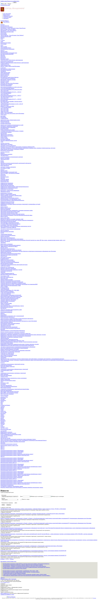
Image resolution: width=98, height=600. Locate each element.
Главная (2, 20)
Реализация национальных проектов (9, 444)
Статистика (13, 579)
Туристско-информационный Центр (9, 386)
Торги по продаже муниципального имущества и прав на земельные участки (18, 439)
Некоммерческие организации (7, 49)
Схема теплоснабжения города (8, 292)
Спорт (2, 371)
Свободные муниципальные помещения (10, 262)
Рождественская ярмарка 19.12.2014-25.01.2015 (11, 89)
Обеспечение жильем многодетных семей (10, 211)
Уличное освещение (5, 304)
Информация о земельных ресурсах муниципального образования (16, 335)
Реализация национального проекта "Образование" (12, 464)
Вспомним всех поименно (7, 27)
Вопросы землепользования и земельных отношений (13, 332)
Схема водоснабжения (6, 293)
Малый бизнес (6, 14)
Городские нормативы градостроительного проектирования (14, 348)
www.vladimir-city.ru (5, 582)
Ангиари (3, 399)
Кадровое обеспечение (6, 123)
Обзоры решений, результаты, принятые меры (11, 195)
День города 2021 (5, 108)
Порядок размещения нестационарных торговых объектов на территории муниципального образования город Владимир (28, 251)
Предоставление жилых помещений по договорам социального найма (17, 210)
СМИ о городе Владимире (7, 112)
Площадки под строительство (7, 267)
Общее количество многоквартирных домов (11, 285)
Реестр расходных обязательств (8, 237)
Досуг (2, 381)
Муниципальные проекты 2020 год (9, 470)
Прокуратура (3, 205)
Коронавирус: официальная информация (10, 190)
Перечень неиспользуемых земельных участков (11, 269)
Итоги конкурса (4, 76)
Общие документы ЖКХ (6, 303)
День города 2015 (5, 90)
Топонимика (3, 357)
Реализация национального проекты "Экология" (12, 476)
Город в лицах (4, 46)
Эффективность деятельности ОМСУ (9, 246)
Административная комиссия (7, 273)
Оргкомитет (3, 71)
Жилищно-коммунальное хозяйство (9, 274)
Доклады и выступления (6, 164)
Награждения (4, 133)
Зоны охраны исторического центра (9, 355)
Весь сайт (4, 3)
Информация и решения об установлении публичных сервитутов (15, 333)
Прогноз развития (5, 230)
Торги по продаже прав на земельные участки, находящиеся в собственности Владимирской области (24, 440)
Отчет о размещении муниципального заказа (11, 434)
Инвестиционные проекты (7, 322)
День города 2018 (5, 102)
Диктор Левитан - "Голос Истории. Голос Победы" (12, 35)
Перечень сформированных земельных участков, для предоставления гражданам (19, 341)
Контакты (3, 55)
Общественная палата (5, 65)
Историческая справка (6, 42)
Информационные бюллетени (7, 201)
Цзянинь (2, 416)
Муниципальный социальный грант (9, 52)
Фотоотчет (3, 56)
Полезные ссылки (5, 58)
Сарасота (3, 406)
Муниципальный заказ (6, 429)
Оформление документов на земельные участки (11, 337)
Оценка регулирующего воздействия (9, 254)
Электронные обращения (6, 196)
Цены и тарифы (4, 286)
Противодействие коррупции (7, 185)
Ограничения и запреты (6, 132)
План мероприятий (5, 73)
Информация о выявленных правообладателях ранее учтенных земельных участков (20, 344)
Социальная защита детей (6, 370)
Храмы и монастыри (5, 379)
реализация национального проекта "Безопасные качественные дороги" (17, 454)
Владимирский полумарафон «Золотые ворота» (11, 101)
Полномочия (3, 117)
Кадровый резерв (4, 128)
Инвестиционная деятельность (8, 317)
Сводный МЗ (4, 430)
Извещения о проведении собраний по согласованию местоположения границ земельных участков (23, 334)
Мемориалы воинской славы (7, 31)
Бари (2, 402)
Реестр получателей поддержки (8, 261)
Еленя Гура (3, 411)
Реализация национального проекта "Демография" (12, 465)
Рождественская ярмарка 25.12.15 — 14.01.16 (11, 91)
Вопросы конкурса (5, 74)
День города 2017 (5, 97)
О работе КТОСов (5, 63)
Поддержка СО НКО (5, 168)
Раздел (9, 3)
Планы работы (4, 137)
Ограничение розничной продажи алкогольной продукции (14, 264)
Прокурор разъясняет (5, 209)
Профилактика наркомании (7, 183)
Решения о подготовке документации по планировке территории (15, 350)
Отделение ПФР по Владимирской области (10, 223)
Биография (3, 116)
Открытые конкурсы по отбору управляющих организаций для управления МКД (19, 284)
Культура (3, 362)
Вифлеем (3, 423)
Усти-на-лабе (3, 412)
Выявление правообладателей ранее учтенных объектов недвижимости (17, 220)
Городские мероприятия (6, 85)
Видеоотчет (3, 57)
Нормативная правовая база (7, 61)
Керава (2, 408)
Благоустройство (4, 302)
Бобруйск (3, 419)
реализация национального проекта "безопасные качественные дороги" (17, 460)
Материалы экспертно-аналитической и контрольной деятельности (16, 163)
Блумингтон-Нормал (5, 405)
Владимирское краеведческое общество (9, 77)
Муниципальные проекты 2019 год (9, 478)
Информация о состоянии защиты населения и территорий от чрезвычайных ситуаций (20, 204)
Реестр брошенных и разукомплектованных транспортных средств (16, 226)
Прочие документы (5, 158)
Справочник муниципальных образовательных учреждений (14, 369)
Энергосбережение (5, 289)
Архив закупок (4, 436)
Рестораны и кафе (5, 382)
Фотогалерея (3, 32)
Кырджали (3, 413)
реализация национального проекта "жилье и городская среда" (15, 461)
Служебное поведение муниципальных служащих (12, 131)
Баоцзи (2, 418)
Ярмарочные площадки (6, 252)
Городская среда (4, 278)
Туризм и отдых (4, 376)
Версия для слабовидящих (13, 1)
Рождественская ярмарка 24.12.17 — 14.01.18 (11, 99)
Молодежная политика (6, 387)
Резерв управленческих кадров (8, 129)
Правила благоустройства (6, 356)
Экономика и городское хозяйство (8, 227)
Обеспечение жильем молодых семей (9, 212)
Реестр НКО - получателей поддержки (9, 392)
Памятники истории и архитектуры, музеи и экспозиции (14, 378)
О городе (3, 40)
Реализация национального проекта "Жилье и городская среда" (15, 467)
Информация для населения (7, 189)
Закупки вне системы (5, 438)
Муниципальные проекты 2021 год (9, 462)
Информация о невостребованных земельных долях (12, 340)
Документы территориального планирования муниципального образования (18, 346)
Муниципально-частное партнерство (9, 327)
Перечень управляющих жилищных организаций (12, 281)
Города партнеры (4, 395)
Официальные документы (6, 134)
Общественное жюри (5, 72)
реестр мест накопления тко (7, 277)
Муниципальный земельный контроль (9, 339)
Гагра (2, 425)
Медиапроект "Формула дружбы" (8, 79)
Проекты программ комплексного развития (10, 297)
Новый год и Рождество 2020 (7, 106)
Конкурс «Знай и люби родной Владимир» (10, 66)
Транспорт (3, 272)
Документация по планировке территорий (10, 351)
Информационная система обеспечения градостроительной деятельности (17, 345)
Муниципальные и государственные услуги (11, 199)
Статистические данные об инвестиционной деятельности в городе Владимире (19, 321)
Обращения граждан (8, 16)
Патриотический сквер (6, 36)
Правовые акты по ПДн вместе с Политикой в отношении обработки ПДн (18, 146)
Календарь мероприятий (6, 365)
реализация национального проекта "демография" (12, 459)
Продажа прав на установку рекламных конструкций (13, 441)
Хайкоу (2, 414)
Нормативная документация (7, 485)
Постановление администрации (8, 68)
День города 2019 (5, 105)
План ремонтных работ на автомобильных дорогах (12, 305)
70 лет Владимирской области (7, 88)
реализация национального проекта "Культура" (11, 452)
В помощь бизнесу (5, 258)
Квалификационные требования (8, 127)
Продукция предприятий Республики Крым (11, 253)
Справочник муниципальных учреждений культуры (12, 364)
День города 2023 (5, 111)
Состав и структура (5, 122)
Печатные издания (5, 80)
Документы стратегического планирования (10, 228)
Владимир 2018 (4, 100)
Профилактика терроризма (7, 184)
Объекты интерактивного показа (8, 380)
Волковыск (3, 420)
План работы (3, 314)
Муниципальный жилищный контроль (9, 298)
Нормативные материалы (6, 312)
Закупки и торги (4, 427)
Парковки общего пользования (8, 301)
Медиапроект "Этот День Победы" (8, 30)
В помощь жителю (5, 287)
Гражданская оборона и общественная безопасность (12, 200)
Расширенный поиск (5, 5)
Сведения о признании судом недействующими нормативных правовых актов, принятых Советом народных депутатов (28, 148)
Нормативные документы (6, 154)
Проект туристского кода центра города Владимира (12, 113)
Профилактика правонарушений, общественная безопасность (15, 186)
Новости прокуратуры (6, 208)
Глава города (3, 114)
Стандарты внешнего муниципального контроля (12, 156)
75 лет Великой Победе (6, 107)
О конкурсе (3, 67)
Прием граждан (4, 206)
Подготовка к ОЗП (5, 275)
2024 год (2, 447)
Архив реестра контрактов (7, 435)
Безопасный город (5, 181)
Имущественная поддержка (7, 263)
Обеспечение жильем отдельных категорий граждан (12, 214)
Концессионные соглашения (7, 291)
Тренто (2, 401)
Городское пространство (6, 385)
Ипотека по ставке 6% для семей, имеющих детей (12, 219)
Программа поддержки (6, 257)
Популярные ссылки (5, 561)
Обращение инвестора (6, 325)
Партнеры (3, 442)
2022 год (2, 456)
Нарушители (3, 308)
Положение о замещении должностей (9, 126)
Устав (2, 41)
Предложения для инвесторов (7, 324)
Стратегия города (7, 17)
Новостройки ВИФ (5, 217)
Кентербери (3, 398)
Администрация (4, 118)
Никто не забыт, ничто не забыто (8, 29)
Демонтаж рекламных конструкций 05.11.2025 (11, 309)
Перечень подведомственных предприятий (10, 280)
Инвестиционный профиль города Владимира (11, 319)
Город (2, 38)
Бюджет (2, 232)
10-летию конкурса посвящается (8, 78)
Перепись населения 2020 (6, 310)
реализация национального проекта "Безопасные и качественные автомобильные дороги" (21, 474)
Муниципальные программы (7, 231)
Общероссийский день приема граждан (10, 197)
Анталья (2, 424)
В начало (3, 559)
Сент (2, 404)
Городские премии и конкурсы (8, 366)
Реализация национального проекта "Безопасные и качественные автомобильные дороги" (21, 466)
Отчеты (2, 161)
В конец (12, 559)
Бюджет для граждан (5, 241)
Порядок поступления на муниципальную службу (12, 125)
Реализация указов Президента (8, 248)
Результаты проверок (5, 139)
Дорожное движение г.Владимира (8, 299)
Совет (2, 141)
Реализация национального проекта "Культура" (11, 469)
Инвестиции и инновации (7, 244)
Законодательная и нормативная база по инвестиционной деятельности (17, 318)
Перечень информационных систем (9, 140)
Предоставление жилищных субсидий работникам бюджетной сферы (16, 215)
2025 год (2, 446)
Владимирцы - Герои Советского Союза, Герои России (13, 28)
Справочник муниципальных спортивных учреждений (13, 373)
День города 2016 (5, 94)
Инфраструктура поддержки (7, 259)
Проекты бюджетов (5, 236)
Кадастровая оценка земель (7, 343)
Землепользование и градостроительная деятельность (13, 330)
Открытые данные (5, 179)
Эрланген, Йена (4, 396)
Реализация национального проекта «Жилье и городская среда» (15, 483)
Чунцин (2, 417)
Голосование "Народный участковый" (9, 225)
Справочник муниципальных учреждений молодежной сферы (15, 389)
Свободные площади (5, 265)
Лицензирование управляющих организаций (11, 295)
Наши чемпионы (4, 374)
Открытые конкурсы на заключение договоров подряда (13, 283)
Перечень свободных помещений (8, 268)
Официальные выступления (7, 135)
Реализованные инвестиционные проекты (10, 323)
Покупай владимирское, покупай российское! (11, 250)
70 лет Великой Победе (6, 47)
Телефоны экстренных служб (7, 203)
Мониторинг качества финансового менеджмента (12, 239)
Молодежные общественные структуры (10, 391)
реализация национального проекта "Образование (12, 450)
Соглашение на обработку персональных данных (12, 486)
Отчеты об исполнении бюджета (8, 235)
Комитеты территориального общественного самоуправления (15, 62)
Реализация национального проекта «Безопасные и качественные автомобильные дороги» (21, 482)
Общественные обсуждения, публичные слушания (12, 149)
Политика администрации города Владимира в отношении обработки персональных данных (22, 487)
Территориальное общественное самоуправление (12, 60)
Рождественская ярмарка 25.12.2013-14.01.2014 (11, 87)
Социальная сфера (5, 361)
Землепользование (5, 338)
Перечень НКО (4, 51)
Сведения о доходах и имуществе (8, 145)
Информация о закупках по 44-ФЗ (8, 433)
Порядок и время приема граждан (8, 194)
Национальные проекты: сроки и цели (9, 445)
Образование (3, 367)
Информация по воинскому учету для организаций (12, 315)
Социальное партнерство (6, 270)
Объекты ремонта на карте (7, 279)
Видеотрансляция (5, 180)
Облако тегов (13, 561)
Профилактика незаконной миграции (9, 187)
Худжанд (3, 426)
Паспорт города (4, 247)
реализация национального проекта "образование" (12, 458)
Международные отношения (7, 393)
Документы (5, 18)
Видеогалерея (4, 34)
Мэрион (2, 407)
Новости (7, 20)
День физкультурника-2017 (7, 96)
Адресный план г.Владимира (7, 354)
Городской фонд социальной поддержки (10, 222)
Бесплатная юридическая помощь (8, 221)
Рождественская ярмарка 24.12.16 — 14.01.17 (11, 95)
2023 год (2, 449)
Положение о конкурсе (6, 70)
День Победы (6, 21)
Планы (2, 160)
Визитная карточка (5, 121)
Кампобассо (3, 400)
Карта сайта (8, 579)
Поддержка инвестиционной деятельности (10, 328)
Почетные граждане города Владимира (9, 83)
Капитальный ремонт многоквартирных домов (11, 296)
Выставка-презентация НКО (7, 54)
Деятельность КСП (5, 159)
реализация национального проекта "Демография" (12, 451)
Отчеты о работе (4, 138)
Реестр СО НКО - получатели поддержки (10, 173)
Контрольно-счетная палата (7, 150)
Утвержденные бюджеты (6, 234)
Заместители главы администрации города (10, 120)
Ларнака (2, 421)
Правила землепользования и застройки (10, 349)
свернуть (3, 577)
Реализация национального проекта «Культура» (11, 481)
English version (4, 1)
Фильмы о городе (5, 82)
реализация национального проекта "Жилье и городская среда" (15, 455)
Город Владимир (7, 13)
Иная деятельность (5, 165)
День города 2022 (5, 109)
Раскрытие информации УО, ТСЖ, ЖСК (10, 290)
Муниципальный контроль (7, 307)
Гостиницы (3, 384)
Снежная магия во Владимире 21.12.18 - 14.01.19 (12, 103)
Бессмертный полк (5, 25)
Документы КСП (4, 155)
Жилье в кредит (4, 216)
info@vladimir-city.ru (5, 593)
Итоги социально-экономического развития (10, 245)
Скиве (2, 410)
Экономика (3, 242)
